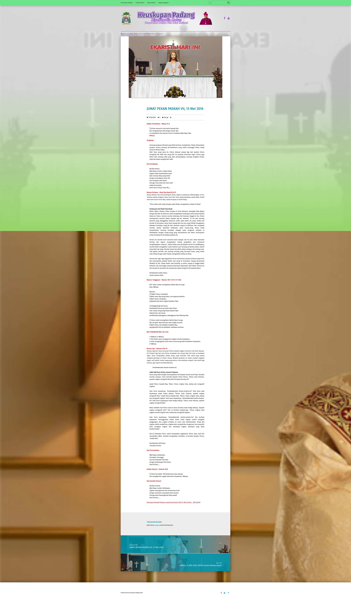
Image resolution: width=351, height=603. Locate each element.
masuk (157, 525)
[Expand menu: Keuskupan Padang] (133, 2)
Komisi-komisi (140, 2)
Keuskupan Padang (126, 2)
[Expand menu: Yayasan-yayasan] (169, 2)
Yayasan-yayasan (163, 2)
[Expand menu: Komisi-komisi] (144, 2)
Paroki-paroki (151, 2)
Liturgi (166, 117)
